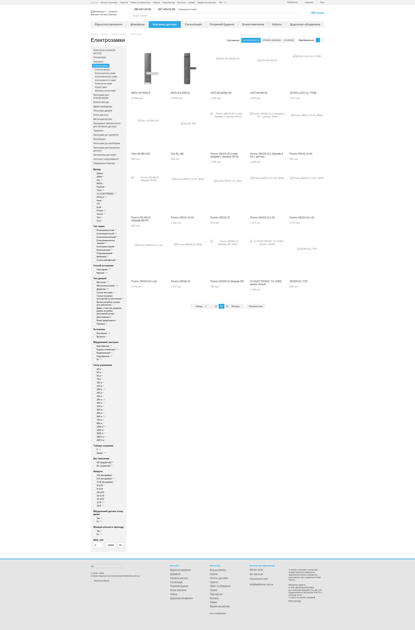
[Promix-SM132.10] (227, 193)
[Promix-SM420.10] (188, 257)
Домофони (137, 24)
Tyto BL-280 (177, 153)
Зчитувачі (98, 61)
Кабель (277, 24)
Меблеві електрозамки (105, 91)
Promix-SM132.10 (220, 217)
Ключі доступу (100, 114)
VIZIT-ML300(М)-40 (220, 92)
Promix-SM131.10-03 (182, 217)
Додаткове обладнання (305, 24)
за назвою (289, 40)
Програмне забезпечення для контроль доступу (107, 125)
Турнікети (98, 130)
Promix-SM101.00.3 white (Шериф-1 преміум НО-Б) (224, 155)
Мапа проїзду (295, 601)
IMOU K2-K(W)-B (180, 92)
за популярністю (251, 40)
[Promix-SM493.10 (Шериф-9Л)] (227, 257)
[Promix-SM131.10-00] (307, 129)
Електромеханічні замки (106, 76)
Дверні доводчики (102, 106)
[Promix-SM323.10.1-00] (267, 193)
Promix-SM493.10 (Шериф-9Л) (227, 281)
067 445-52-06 (166, 9)
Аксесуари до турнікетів (105, 134)
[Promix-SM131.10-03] (188, 193)
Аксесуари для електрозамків (101, 96)
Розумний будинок (222, 24)
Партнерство (169, 2)
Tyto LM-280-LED (140, 153)
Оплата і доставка (109, 2)
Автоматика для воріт (104, 154)
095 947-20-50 (142, 9)
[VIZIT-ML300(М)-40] (227, 68)
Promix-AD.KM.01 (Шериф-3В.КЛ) (141, 219)
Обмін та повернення (140, 2)
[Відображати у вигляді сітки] (318, 40)
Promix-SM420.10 (180, 281)
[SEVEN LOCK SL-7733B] (307, 68)
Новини (156, 2)
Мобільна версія (101, 581)
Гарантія (124, 2)
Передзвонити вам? (187, 9)
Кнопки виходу (101, 102)
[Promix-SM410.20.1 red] (148, 257)
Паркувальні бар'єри (104, 163)
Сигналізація (193, 24)
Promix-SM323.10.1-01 (302, 217)
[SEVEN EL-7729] (307, 257)
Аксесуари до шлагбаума (106, 143)
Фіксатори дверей (102, 110)
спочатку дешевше (271, 40)
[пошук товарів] (295, 15)
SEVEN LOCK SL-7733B (303, 92)
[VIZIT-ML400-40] (267, 68)
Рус (225, 2)
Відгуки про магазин (207, 2)
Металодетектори (102, 119)
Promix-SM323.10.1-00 (262, 217)
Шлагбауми (99, 139)
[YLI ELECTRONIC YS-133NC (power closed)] (267, 257)
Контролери (99, 57)
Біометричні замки (103, 83)
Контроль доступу (165, 24)
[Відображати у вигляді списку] (322, 40)
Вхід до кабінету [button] (218, 570)
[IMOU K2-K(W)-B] (188, 68)
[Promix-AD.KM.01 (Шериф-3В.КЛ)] (148, 193)
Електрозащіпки (102, 69)
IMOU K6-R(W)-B (140, 92)
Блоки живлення (253, 24)
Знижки (191, 2)
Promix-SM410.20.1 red (144, 281)
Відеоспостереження (108, 24)
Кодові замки (101, 87)
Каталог (94, 2)
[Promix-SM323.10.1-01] (307, 193)
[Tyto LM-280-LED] (148, 129)
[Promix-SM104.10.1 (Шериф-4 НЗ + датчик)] (267, 129)
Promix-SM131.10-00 (301, 153)
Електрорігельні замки (105, 73)
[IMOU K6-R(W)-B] (148, 68)
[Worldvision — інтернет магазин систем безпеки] (107, 566)
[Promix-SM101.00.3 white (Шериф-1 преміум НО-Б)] (227, 129)
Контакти (181, 2)
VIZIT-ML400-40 (258, 92)
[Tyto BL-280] (188, 129)
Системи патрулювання (106, 159)
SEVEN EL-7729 (298, 281)
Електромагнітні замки (105, 80)
